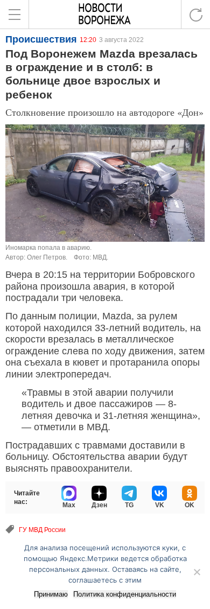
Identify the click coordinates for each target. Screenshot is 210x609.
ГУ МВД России (42, 530)
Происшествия (41, 39)
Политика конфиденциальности (124, 594)
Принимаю (51, 594)
